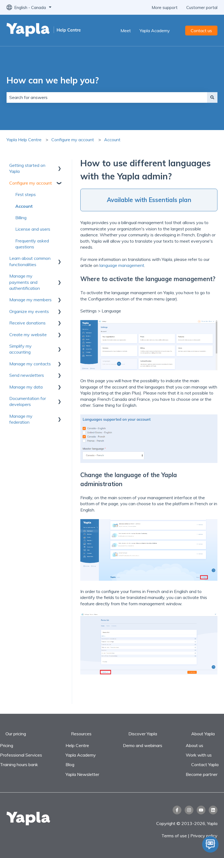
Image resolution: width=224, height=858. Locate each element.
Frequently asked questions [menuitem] (32, 243)
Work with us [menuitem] (199, 755)
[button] (59, 165)
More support (165, 7)
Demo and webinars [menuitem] (142, 745)
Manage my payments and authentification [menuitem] (24, 282)
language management (121, 265)
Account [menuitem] (24, 206)
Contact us (201, 30)
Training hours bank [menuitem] (19, 764)
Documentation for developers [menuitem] (27, 401)
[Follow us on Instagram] (189, 810)
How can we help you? (53, 80)
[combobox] (107, 97)
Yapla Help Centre (24, 139)
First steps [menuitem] (25, 194)
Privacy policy (203, 835)
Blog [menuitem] (70, 764)
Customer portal (201, 7)
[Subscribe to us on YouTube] (201, 810)
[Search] (212, 97)
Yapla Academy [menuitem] (81, 755)
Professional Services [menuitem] (21, 755)
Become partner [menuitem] (201, 774)
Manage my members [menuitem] (30, 299)
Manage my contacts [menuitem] (30, 363)
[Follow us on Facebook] (177, 810)
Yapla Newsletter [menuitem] (82, 774)
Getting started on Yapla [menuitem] (27, 168)
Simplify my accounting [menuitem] (20, 349)
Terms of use (174, 835)
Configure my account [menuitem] (30, 183)
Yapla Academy (155, 30)
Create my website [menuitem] (28, 334)
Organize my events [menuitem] (29, 311)
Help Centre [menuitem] (77, 745)
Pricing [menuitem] (6, 745)
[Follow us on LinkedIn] (213, 810)
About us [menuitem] (194, 745)
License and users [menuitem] (32, 229)
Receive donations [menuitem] (27, 323)
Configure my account (72, 139)
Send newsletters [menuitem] (26, 375)
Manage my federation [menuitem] (21, 419)
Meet (125, 30)
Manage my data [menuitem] (26, 387)
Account (112, 139)
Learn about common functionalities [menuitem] (30, 261)
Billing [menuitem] (20, 217)
